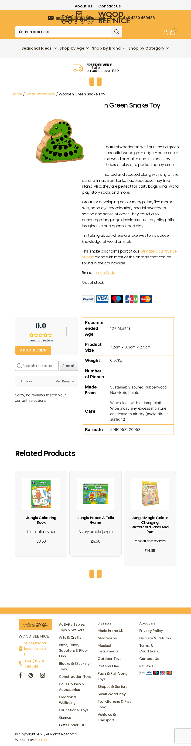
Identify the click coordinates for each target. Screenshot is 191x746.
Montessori (107, 638)
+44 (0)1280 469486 (34, 663)
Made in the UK (110, 630)
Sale (95, 67)
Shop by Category (146, 48)
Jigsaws (104, 623)
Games (65, 717)
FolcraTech (43, 739)
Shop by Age (71, 48)
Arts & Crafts (70, 637)
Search (116, 31)
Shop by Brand (106, 48)
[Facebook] (20, 676)
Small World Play (40, 94)
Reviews (146, 666)
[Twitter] (30, 676)
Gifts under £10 (72, 724)
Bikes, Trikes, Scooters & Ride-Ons (74, 650)
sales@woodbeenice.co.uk (35, 649)
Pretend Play (108, 666)
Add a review (33, 350)
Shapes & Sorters (112, 686)
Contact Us (109, 6)
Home (16, 94)
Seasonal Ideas (36, 48)
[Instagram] (42, 676)
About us (84, 6)
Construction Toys (75, 676)
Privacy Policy (151, 630)
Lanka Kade (105, 272)
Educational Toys (74, 710)
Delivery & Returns (155, 638)
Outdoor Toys (109, 658)
